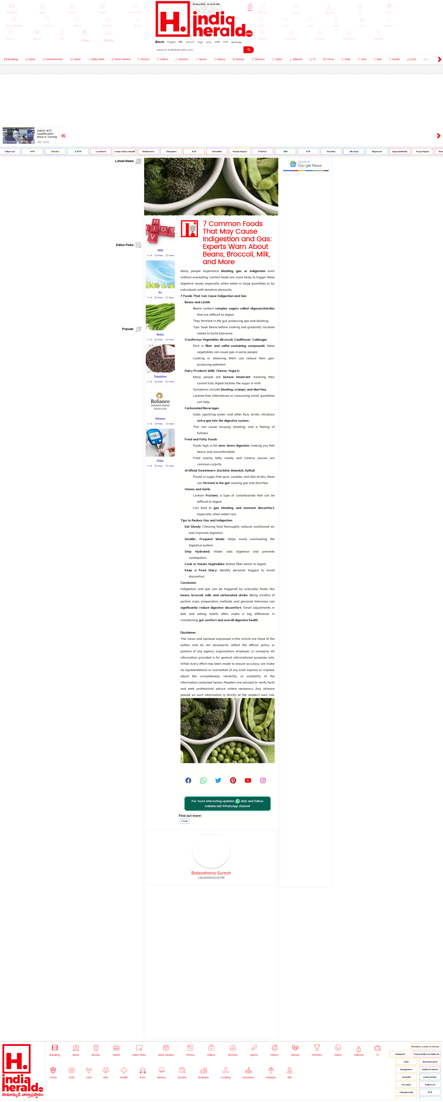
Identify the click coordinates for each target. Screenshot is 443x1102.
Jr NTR (61, 151)
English (171, 42)
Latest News (124, 162)
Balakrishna (132, 151)
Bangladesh (406, 1069)
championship (406, 1092)
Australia (406, 1077)
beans (213, 327)
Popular (128, 329)
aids (230, 551)
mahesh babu (429, 1077)
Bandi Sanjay (429, 151)
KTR (292, 151)
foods (185, 821)
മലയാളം (236, 42)
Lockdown (84, 151)
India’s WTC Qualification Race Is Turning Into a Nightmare (48, 134)
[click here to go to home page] (204, 35)
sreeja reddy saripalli (108, 151)
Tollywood (430, 1084)
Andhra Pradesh (430, 1069)
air (273, 526)
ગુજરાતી (190, 42)
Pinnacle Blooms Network (426, 1054)
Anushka (314, 151)
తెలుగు (159, 42)
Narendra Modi (430, 1061)
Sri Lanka (406, 1084)
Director (39, 151)
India (406, 1061)
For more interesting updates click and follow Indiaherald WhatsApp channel (227, 803)
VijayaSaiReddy (383, 151)
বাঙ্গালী (225, 42)
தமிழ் (209, 42)
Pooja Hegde (406, 151)
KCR (178, 151)
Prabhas (246, 151)
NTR (16, 151)
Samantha (200, 151)
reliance (269, 689)
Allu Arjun (337, 151)
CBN (269, 151)
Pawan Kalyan (223, 151)
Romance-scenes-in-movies (425, 1046)
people (196, 271)
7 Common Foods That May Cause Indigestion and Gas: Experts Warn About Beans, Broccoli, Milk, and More (237, 243)
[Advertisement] (221, 99)
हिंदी (180, 42)
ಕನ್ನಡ (200, 42)
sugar (246, 383)
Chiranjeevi (155, 151)
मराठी (217, 42)
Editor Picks (125, 245)
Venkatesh (400, 1054)
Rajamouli (360, 151)
